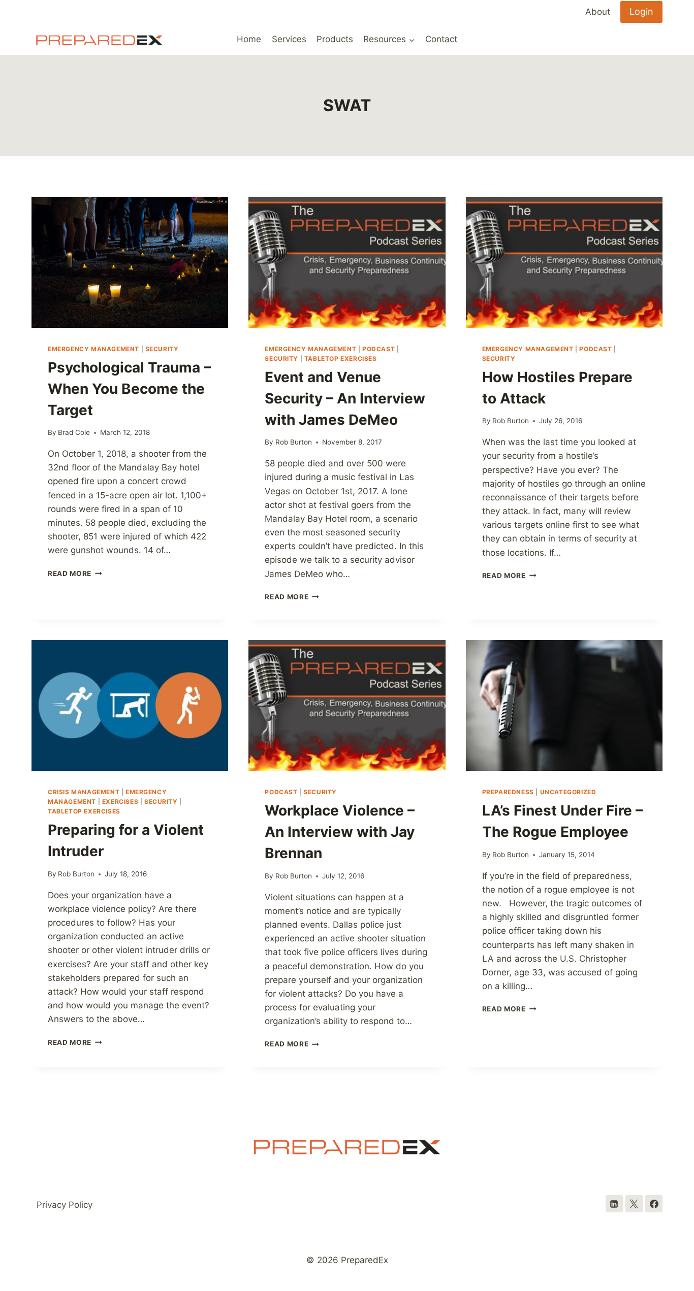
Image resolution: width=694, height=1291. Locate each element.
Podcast (378, 349)
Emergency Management (93, 349)
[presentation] (129, 262)
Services (289, 39)
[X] (634, 1203)
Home (249, 39)
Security (162, 349)
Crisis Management (83, 792)
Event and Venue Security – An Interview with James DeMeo (345, 398)
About (597, 12)
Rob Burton (293, 442)
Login (641, 11)
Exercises (120, 801)
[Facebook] (654, 1203)
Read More (75, 573)
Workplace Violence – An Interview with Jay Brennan (340, 832)
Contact (441, 39)
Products (335, 39)
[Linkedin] (614, 1203)
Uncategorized (568, 792)
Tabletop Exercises (340, 358)
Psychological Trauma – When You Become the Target (129, 389)
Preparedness (508, 792)
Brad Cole (74, 432)
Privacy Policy (64, 1205)
